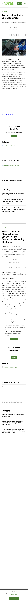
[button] (3, 4)
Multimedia (4, 11)
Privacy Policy (14, 594)
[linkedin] (11, 35)
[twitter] (14, 35)
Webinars (4, 227)
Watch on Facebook (7, 114)
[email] (19, 35)
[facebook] (9, 35)
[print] (25, 35)
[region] (14, 595)
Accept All (14, 598)
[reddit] (16, 35)
